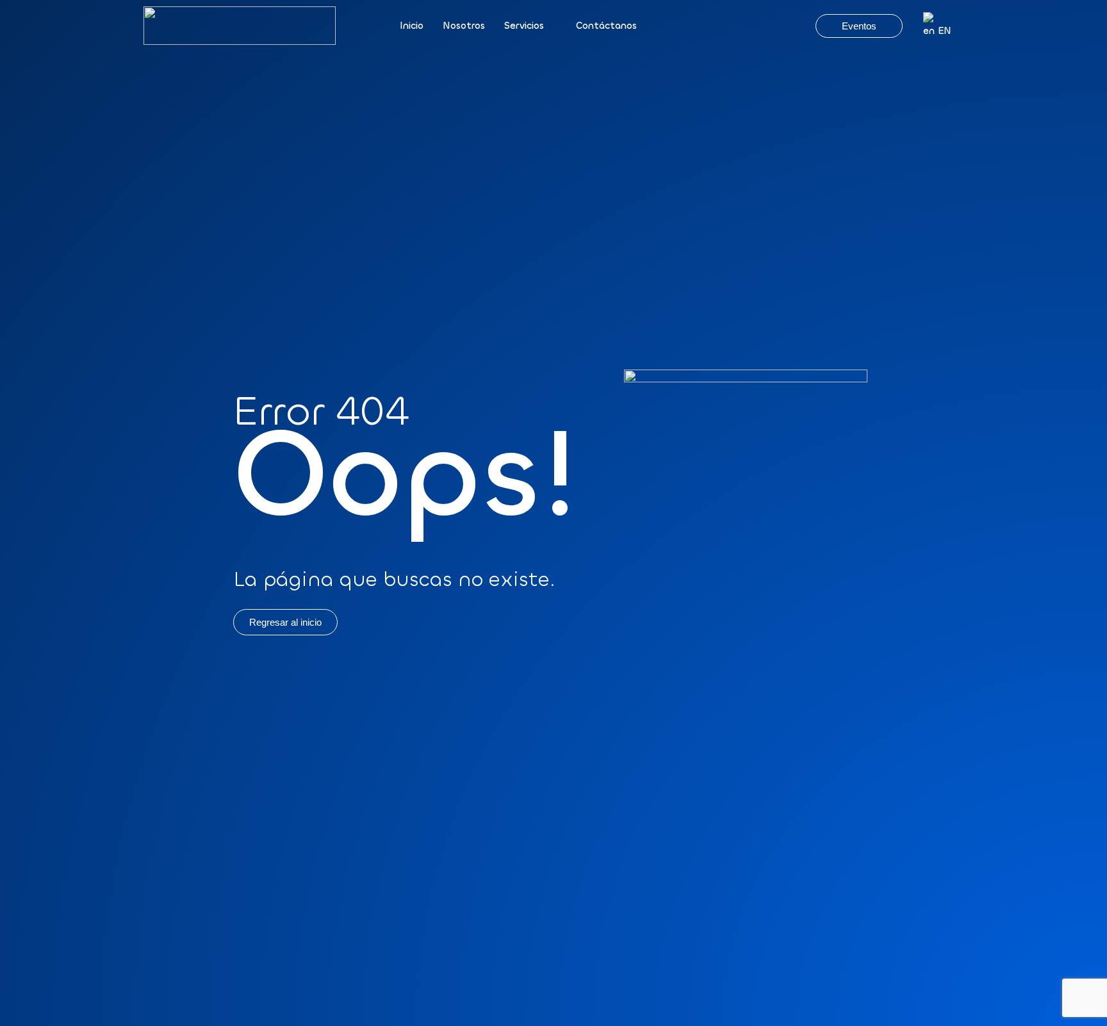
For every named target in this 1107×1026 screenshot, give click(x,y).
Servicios (524, 25)
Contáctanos (606, 25)
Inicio (411, 25)
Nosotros (464, 25)
